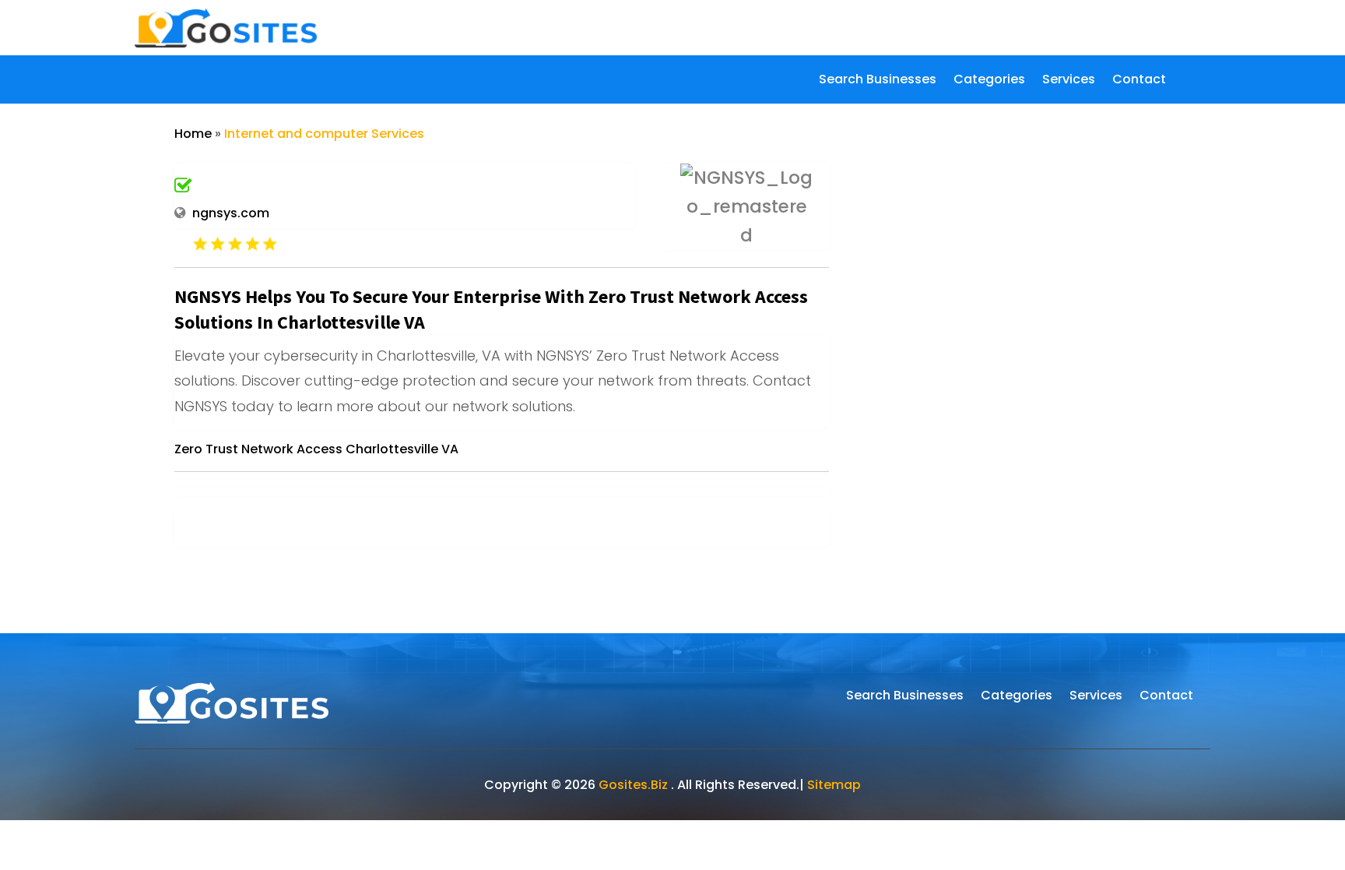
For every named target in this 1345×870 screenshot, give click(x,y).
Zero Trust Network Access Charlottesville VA (316, 449)
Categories (989, 81)
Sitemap (834, 785)
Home (193, 134)
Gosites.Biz (633, 785)
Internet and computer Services (324, 134)
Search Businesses (877, 81)
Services (1068, 81)
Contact (1139, 81)
